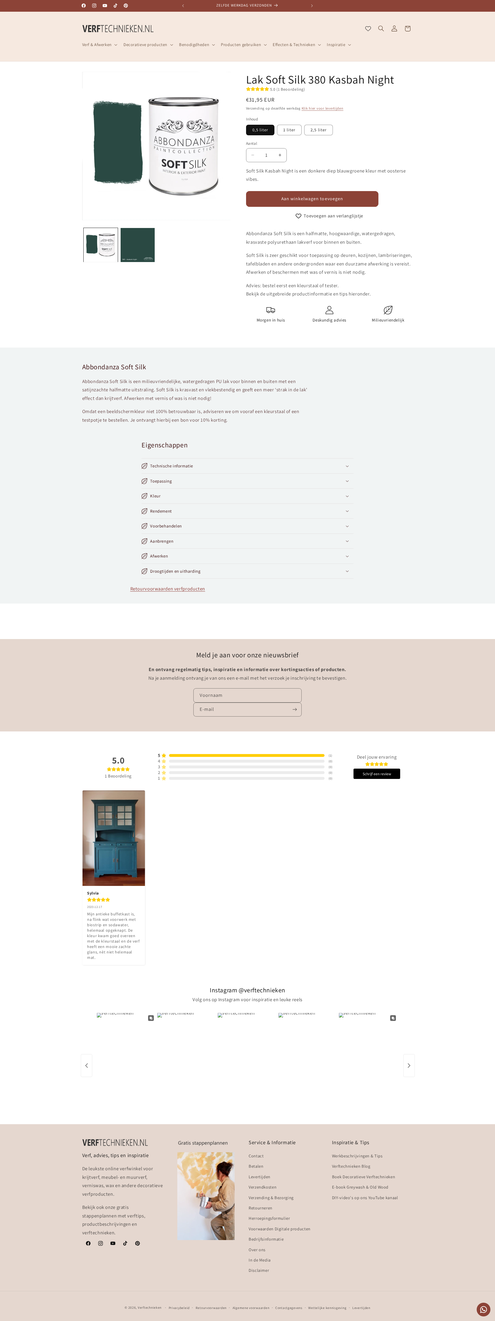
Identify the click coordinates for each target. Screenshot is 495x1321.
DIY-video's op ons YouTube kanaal (365, 1197)
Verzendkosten (262, 1187)
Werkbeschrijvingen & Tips (357, 1156)
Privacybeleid (179, 1308)
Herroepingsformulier (269, 1218)
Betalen (256, 1166)
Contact (256, 1156)
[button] (99, 44)
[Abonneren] (294, 709)
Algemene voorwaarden (251, 1308)
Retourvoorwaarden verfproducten (167, 589)
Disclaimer (259, 1270)
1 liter (289, 129)
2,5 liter (318, 129)
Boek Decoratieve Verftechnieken (363, 1177)
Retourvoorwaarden (211, 1308)
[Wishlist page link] (368, 28)
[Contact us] (483, 1309)
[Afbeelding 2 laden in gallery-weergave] (138, 245)
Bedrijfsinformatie (266, 1239)
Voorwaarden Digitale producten (280, 1229)
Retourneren (260, 1208)
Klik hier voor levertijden (322, 108)
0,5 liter (260, 129)
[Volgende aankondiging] (312, 5)
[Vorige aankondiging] (183, 5)
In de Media (260, 1260)
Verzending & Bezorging (271, 1197)
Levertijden (259, 1177)
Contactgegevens (288, 1308)
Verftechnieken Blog (351, 1166)
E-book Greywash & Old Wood (360, 1187)
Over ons (257, 1249)
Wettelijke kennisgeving (327, 1308)
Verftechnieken (150, 1307)
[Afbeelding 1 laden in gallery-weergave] (101, 245)
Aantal (251, 143)
